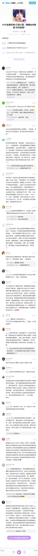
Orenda (8, 328)
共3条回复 (10, 119)
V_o (7, 270)
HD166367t (9, 173)
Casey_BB (9, 358)
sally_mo (8, 125)
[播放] (19, 552)
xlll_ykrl (8, 402)
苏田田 (8, 315)
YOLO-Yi (9, 282)
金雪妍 (8, 439)
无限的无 (8, 414)
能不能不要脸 (10, 376)
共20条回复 (10, 97)
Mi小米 (8, 252)
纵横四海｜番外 (18, 31)
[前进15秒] (24, 552)
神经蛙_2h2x (10, 102)
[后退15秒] (13, 552)
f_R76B (8, 67)
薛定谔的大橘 (10, 464)
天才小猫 (8, 206)
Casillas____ (9, 367)
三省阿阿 (8, 138)
